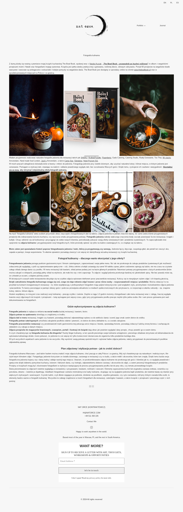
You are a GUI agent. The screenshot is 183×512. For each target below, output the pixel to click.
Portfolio (140, 26)
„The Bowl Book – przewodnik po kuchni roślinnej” (125, 64)
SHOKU (84, 158)
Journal (163, 26)
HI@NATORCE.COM (91, 413)
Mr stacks (167, 158)
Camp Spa (68, 161)
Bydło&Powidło (94, 158)
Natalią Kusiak (95, 64)
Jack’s (44, 161)
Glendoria (78, 161)
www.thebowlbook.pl (142, 70)
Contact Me (91, 421)
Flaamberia (106, 158)
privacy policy (95, 478)
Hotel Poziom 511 (90, 161)
